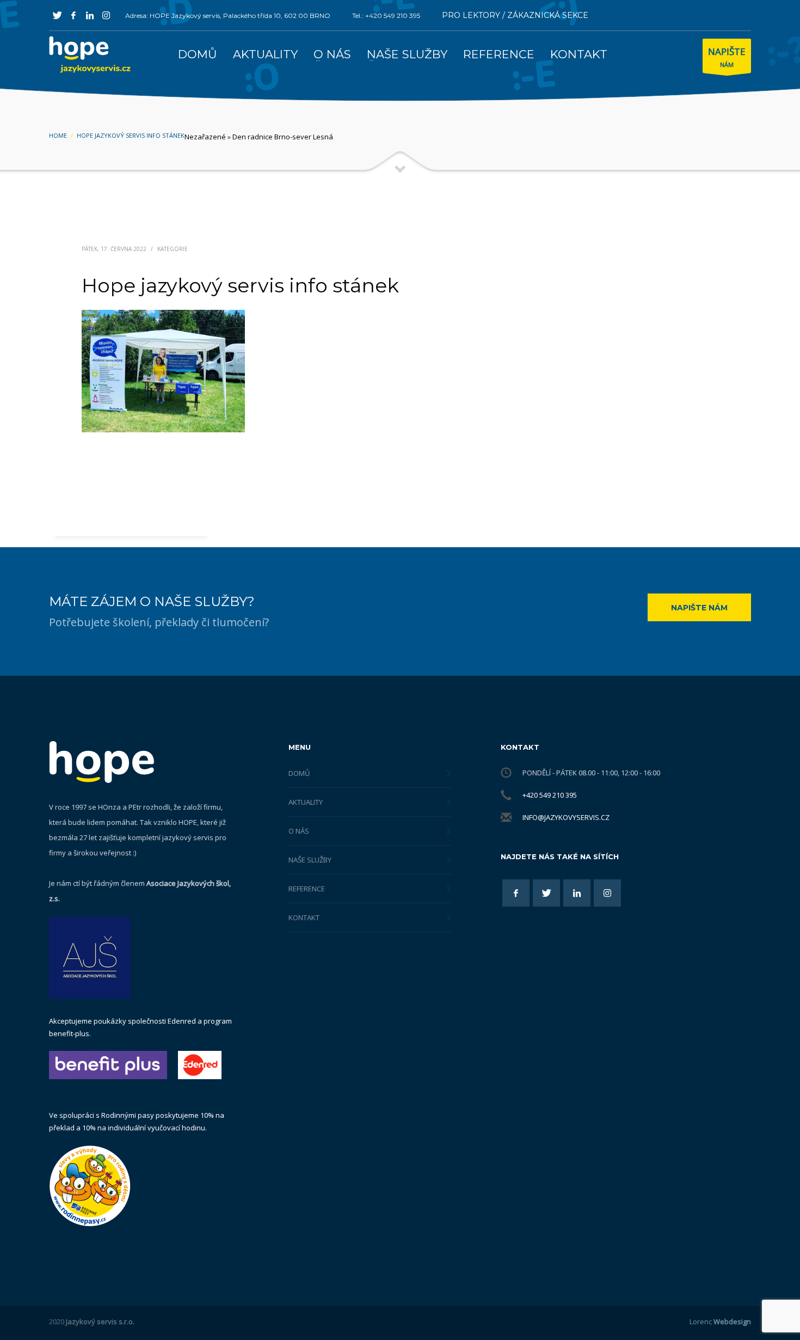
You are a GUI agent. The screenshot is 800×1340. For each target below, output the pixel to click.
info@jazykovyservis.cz (566, 817)
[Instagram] (106, 15)
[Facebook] (73, 15)
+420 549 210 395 (549, 795)
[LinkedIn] (90, 15)
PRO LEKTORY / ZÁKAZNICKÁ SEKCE (515, 15)
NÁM (727, 57)
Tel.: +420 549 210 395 (386, 15)
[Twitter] (57, 15)
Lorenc (720, 1321)
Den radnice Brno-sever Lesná (282, 137)
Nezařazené (205, 137)
